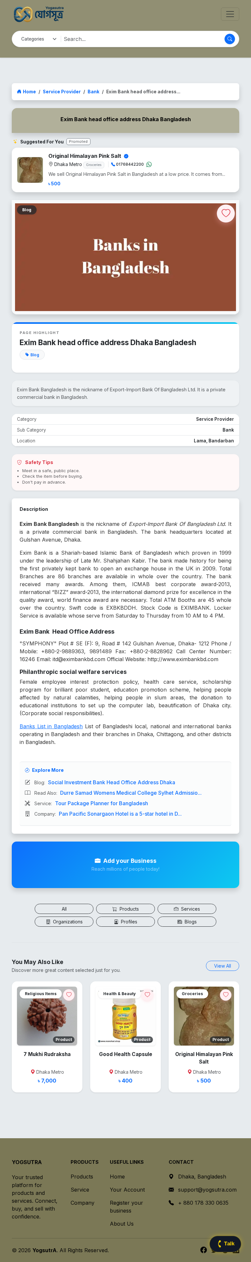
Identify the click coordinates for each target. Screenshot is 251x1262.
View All (222, 966)
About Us (122, 1223)
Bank (93, 91)
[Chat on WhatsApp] (149, 164)
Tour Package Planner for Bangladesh (101, 803)
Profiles (128, 921)
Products (128, 909)
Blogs (190, 921)
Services (190, 909)
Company (82, 1202)
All (64, 909)
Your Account (127, 1189)
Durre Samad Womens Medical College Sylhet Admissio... (131, 792)
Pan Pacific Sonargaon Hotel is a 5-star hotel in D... (120, 813)
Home (29, 91)
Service (80, 1189)
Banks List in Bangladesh (51, 726)
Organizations (67, 921)
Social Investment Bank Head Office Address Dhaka (111, 782)
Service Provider (62, 91)
